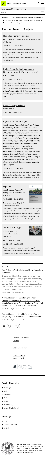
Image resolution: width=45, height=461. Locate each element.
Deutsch (6, 428)
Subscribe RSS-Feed (10, 425)
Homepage (5, 17)
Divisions (8, 20)
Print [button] (5, 421)
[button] (4, 326)
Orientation (7, 394)
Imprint (6, 401)
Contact (6, 398)
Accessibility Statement (11, 408)
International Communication (23, 20)
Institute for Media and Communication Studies (27, 17)
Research (39, 20)
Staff (5, 391)
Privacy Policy (8, 405)
